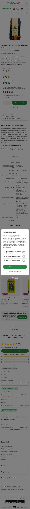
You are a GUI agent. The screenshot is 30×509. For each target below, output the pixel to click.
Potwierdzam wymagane (15, 271)
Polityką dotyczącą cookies (17, 239)
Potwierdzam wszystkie (15, 266)
